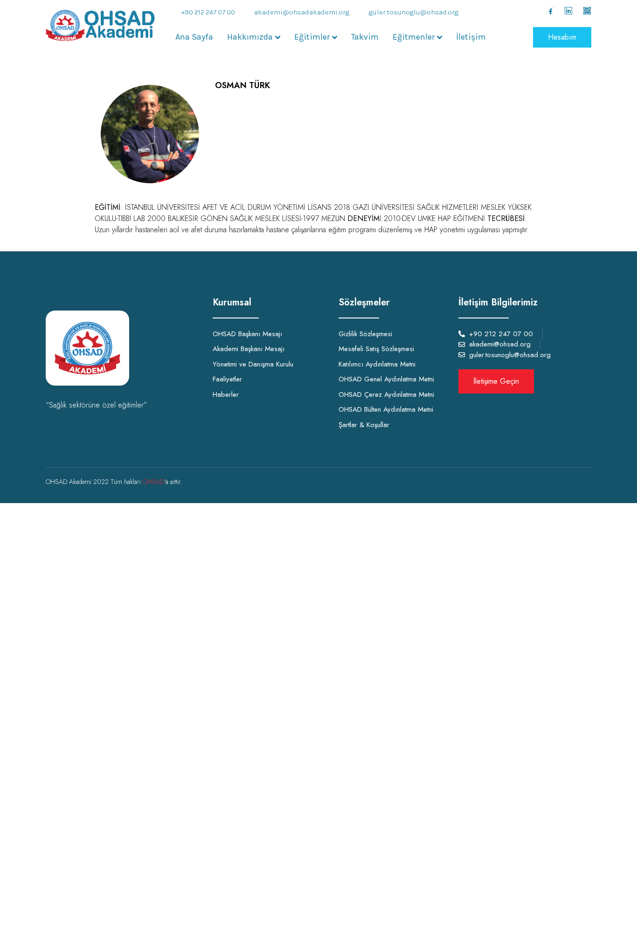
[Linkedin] (568, 10)
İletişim (471, 37)
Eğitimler (312, 37)
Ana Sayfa (194, 37)
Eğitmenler (414, 37)
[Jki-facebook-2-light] (550, 10)
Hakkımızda (250, 37)
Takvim (365, 37)
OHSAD (153, 481)
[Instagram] (587, 10)
